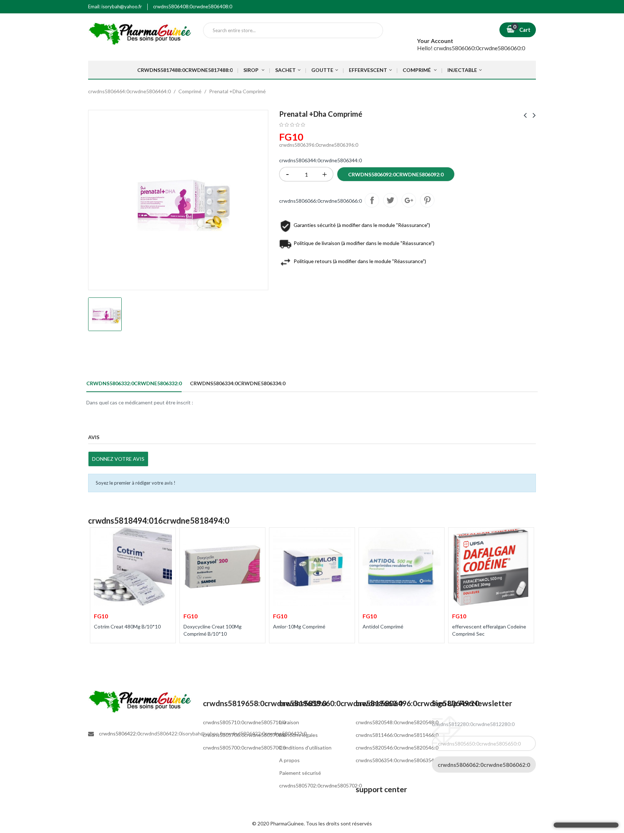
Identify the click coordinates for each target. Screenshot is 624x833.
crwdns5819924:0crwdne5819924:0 (409, 200)
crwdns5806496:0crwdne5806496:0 (417, 703)
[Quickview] (165, 537)
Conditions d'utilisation (305, 747)
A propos (289, 760)
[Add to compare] (100, 651)
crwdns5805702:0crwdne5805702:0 (320, 785)
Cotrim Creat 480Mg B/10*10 (127, 626)
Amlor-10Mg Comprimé (299, 626)
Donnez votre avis (118, 459)
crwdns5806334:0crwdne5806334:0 (237, 383)
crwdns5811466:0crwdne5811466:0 (397, 735)
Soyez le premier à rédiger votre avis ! (136, 483)
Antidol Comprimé (383, 626)
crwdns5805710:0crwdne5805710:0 (244, 722)
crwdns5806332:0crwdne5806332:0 (134, 383)
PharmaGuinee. (288, 823)
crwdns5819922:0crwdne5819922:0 (390, 200)
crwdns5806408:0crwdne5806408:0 (192, 6)
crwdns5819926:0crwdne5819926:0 (427, 200)
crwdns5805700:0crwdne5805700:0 (244, 747)
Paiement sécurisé (300, 773)
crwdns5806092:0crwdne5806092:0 (395, 174)
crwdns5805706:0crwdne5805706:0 (244, 735)
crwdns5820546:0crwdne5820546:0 (397, 747)
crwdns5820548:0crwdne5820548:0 (397, 722)
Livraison (289, 722)
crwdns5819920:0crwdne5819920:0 (372, 200)
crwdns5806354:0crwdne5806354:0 (397, 760)
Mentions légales (298, 735)
